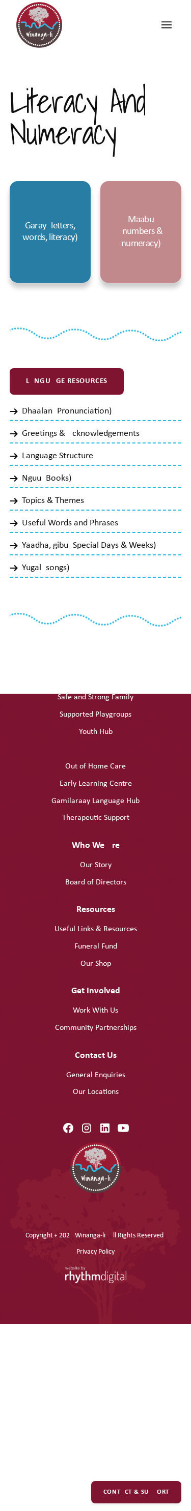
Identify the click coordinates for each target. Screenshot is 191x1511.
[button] (166, 25)
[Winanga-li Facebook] (68, 1128)
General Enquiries (95, 1075)
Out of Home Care (95, 766)
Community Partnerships (96, 1028)
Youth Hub (96, 732)
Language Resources (66, 381)
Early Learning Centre (96, 784)
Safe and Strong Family (95, 697)
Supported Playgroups (95, 714)
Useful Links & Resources (95, 929)
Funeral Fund (95, 946)
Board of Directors (95, 882)
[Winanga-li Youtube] (123, 1128)
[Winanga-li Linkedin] (105, 1128)
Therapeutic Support (95, 818)
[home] (41, 27)
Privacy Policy (95, 1252)
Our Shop (95, 964)
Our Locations (96, 1092)
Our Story (96, 865)
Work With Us (95, 1010)
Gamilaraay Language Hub (95, 801)
